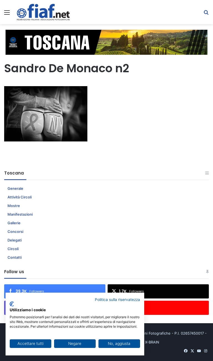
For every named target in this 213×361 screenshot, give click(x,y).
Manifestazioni (20, 214)
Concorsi (15, 231)
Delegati (14, 240)
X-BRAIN (152, 342)
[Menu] (7, 14)
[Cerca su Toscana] (206, 14)
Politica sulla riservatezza (117, 299)
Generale (15, 188)
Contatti (14, 257)
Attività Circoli (19, 197)
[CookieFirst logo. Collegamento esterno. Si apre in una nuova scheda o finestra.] (12, 304)
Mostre (13, 205)
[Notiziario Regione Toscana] (43, 12)
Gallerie (14, 223)
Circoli (13, 249)
